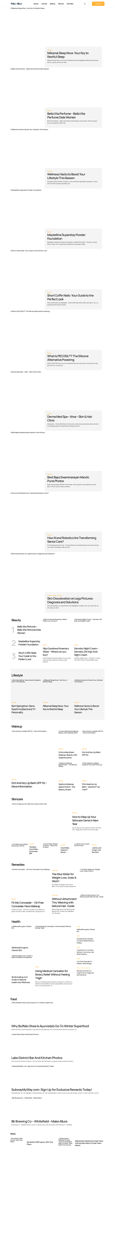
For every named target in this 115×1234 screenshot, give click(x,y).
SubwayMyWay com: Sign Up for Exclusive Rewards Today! (51, 1089)
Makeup (52, 4)
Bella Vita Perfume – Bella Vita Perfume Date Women (66, 115)
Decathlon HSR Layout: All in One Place (40, 1143)
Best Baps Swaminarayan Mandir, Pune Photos (68, 479)
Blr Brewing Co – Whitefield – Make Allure (39, 1121)
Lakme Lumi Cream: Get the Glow (96, 850)
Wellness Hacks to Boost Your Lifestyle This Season (66, 176)
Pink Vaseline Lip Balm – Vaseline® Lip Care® (91, 787)
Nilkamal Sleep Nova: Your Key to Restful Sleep (67, 55)
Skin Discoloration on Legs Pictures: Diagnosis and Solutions (70, 600)
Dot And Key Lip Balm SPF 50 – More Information (29, 784)
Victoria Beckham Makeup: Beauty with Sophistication (68, 755)
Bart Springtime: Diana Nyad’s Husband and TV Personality (23, 709)
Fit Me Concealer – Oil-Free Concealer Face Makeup (28, 904)
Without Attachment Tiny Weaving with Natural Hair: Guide (64, 902)
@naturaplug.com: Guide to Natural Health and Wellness (21, 980)
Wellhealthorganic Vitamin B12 (20, 949)
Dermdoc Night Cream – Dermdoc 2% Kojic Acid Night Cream (86, 651)
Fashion (49, 595)
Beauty (36, 4)
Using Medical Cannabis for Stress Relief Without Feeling (85, 941)
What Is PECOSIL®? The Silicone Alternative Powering (67, 358)
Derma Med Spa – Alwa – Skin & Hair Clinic (69, 418)
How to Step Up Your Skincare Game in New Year (85, 820)
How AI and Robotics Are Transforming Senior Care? (71, 540)
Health (54, 595)
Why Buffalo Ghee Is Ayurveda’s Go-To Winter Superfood (50, 1026)
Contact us (99, 4)
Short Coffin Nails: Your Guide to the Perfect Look (70, 297)
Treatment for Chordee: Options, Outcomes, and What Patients (85, 952)
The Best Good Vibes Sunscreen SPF (33, 850)
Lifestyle (44, 4)
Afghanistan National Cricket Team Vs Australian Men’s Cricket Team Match (89, 1143)
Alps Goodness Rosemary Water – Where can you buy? (56, 651)
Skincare (61, 4)
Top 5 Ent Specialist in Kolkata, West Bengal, (84, 962)
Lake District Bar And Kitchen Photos (36, 1057)
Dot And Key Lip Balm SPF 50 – (91, 753)
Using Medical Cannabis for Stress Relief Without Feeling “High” (52, 974)
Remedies (70, 4)
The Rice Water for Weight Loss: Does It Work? (64, 877)
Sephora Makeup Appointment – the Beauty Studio (67, 787)
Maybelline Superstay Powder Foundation (66, 237)
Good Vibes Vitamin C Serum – (65, 850)
